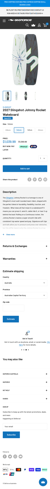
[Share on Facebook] (29, 179)
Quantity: (7, 158)
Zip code (6, 302)
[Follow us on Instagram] (15, 456)
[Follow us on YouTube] (20, 456)
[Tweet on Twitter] (40, 179)
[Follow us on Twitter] (10, 456)
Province (6, 289)
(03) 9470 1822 (29, 10)
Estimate (11, 319)
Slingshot (7, 107)
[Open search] (27, 25)
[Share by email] (45, 179)
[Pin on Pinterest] (35, 179)
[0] (45, 25)
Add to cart (25, 168)
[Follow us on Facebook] (5, 456)
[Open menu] (4, 21)
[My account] (39, 25)
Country (6, 277)
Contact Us (39, 10)
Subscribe (11, 435)
